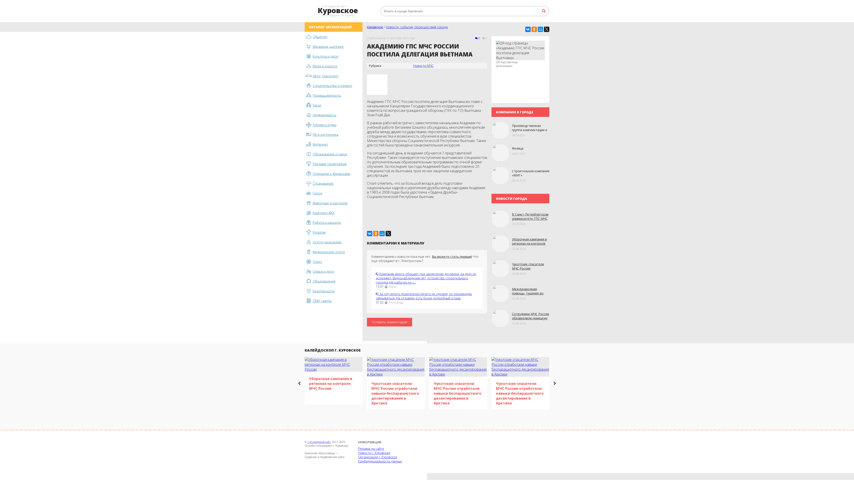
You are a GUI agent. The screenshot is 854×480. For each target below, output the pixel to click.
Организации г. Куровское (377, 457)
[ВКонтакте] (528, 29)
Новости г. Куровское (374, 453)
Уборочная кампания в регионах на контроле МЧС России (529, 243)
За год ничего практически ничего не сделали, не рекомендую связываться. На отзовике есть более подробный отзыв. (424, 296)
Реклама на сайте (371, 448)
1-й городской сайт (318, 442)
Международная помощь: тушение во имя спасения (528, 293)
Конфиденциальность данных (380, 461)
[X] (546, 29)
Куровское (375, 27)
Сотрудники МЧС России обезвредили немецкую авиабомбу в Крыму (530, 318)
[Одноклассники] (534, 29)
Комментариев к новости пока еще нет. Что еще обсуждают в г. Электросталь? (424, 258)
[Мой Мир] (540, 29)
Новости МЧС (423, 66)
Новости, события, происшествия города (417, 27)
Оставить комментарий (389, 322)
